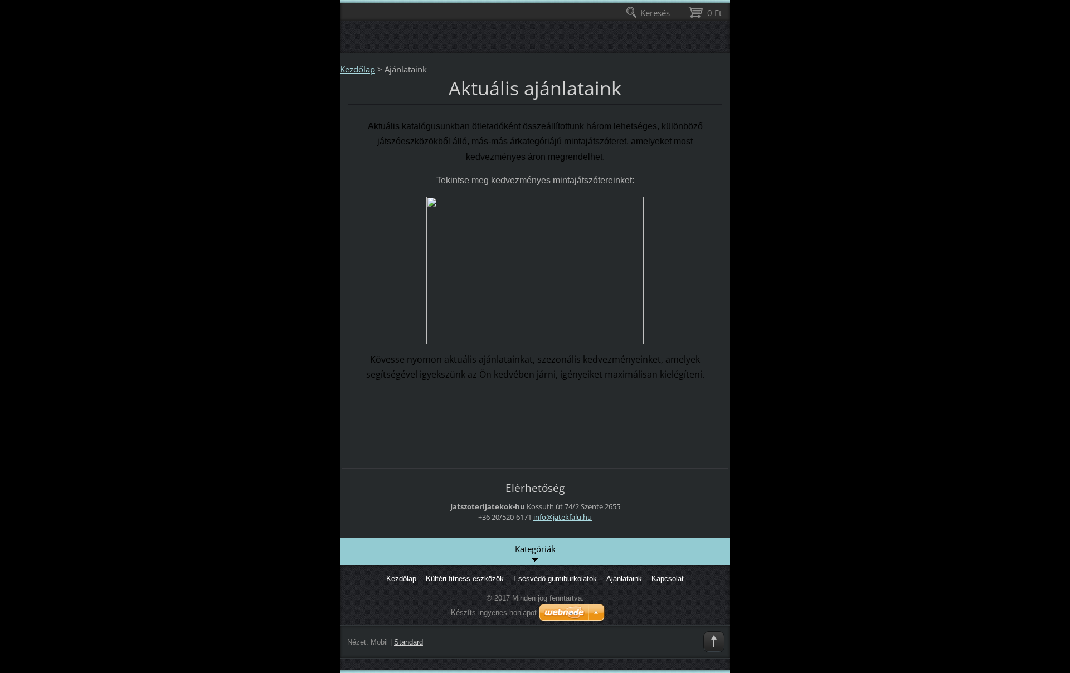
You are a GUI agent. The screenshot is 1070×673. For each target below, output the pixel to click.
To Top (713, 641)
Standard (408, 642)
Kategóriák (535, 548)
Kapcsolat (667, 578)
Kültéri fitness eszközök (465, 578)
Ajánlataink (624, 578)
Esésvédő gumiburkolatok (555, 578)
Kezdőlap (357, 69)
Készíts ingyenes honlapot (494, 612)
